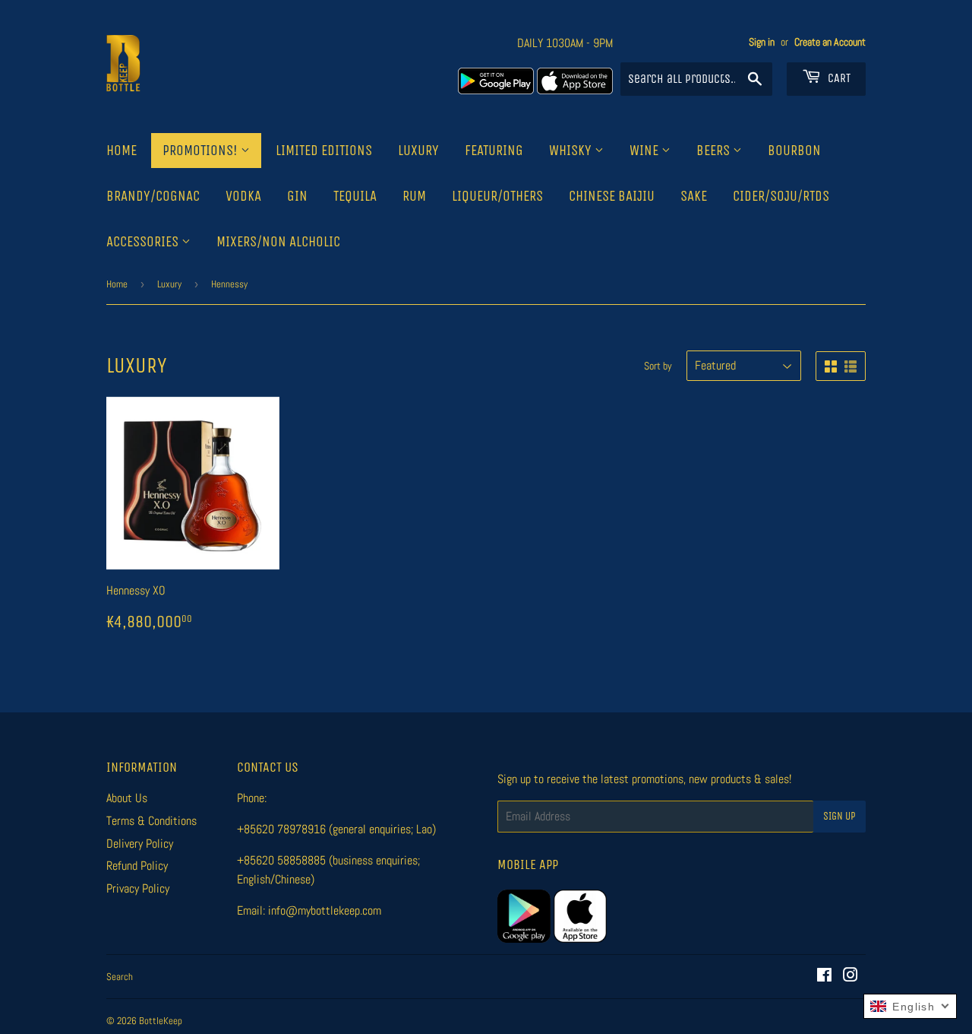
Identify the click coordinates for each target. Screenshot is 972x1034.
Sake (693, 196)
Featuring (494, 150)
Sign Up (839, 816)
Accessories (143, 241)
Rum (414, 196)
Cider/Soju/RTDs (781, 196)
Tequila (355, 196)
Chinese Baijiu (612, 196)
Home (121, 150)
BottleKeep (160, 1020)
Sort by (658, 366)
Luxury (418, 150)
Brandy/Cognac (153, 196)
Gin (297, 196)
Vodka (243, 196)
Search (119, 976)
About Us (126, 798)
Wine (645, 150)
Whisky (572, 150)
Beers (714, 150)
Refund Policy (137, 866)
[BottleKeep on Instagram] (850, 977)
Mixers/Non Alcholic (278, 241)
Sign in (762, 42)
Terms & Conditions (151, 821)
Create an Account (830, 42)
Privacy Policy (137, 888)
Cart (837, 78)
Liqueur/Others (497, 196)
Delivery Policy (139, 844)
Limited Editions (324, 150)
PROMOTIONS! (202, 150)
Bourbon (794, 150)
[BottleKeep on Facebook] (824, 977)
